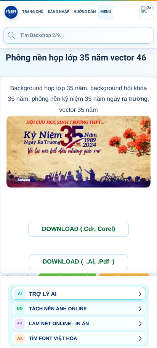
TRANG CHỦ (32, 12)
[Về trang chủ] (11, 12)
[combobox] (78, 35)
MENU (105, 12)
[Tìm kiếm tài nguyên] (11, 35)
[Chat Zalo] (146, 12)
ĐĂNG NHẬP (58, 12)
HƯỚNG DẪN (85, 12)
